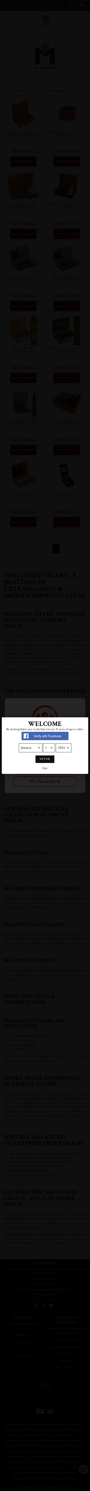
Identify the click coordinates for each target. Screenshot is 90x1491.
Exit (44, 768)
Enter (45, 759)
